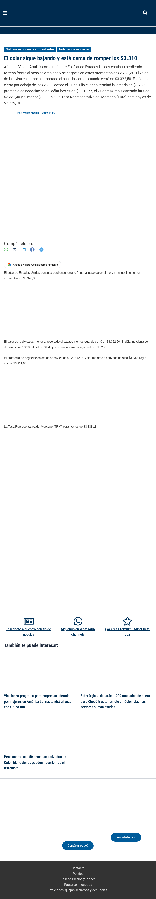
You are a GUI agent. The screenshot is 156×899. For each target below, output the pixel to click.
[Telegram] (41, 249)
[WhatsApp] (6, 249)
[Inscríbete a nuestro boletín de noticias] (29, 621)
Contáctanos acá (78, 845)
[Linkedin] (18, 825)
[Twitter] (10, 825)
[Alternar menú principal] (5, 13)
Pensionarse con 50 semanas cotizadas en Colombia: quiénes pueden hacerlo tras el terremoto (35, 762)
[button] (145, 13)
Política (78, 874)
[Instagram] (25, 825)
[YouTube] (40, 825)
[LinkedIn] (23, 249)
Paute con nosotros (78, 885)
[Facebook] (32, 249)
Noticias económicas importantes (30, 49)
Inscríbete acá (125, 837)
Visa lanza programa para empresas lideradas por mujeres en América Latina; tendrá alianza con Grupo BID (38, 701)
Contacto (78, 868)
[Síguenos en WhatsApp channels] (78, 621)
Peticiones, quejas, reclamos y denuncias (78, 890)
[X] (15, 249)
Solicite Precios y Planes (78, 879)
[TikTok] (33, 825)
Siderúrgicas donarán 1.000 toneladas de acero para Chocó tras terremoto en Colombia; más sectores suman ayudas (115, 701)
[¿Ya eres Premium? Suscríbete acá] (127, 621)
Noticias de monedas (74, 49)
